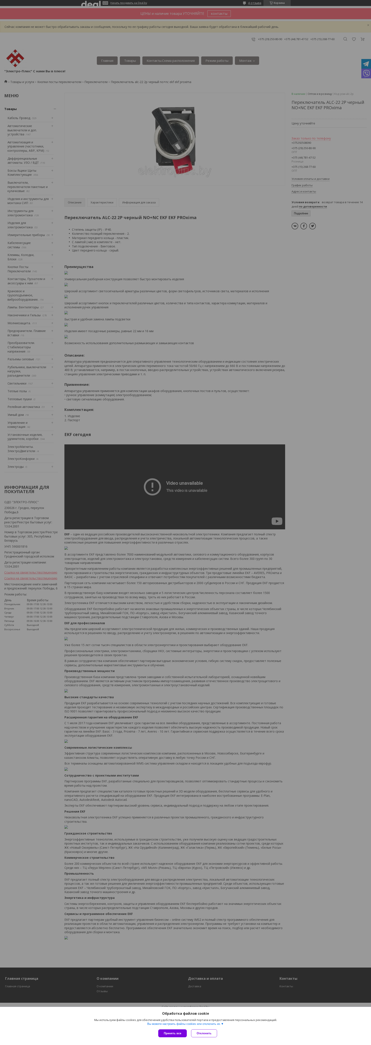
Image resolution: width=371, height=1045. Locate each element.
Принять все (172, 1033)
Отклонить (204, 1033)
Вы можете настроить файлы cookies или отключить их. (184, 1023)
